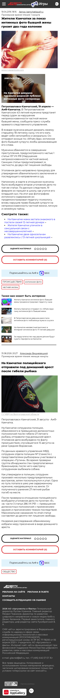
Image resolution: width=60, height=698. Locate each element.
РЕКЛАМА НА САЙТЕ (13, 592)
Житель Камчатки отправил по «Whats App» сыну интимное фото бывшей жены (34, 310)
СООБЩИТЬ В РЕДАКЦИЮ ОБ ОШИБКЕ (24, 600)
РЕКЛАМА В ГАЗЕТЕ (38, 592)
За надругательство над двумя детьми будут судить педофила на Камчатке (34, 338)
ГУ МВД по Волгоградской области (20, 414)
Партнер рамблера (27, 684)
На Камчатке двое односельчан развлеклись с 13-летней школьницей (27, 236)
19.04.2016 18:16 (9, 12)
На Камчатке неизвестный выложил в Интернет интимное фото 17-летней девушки (34, 328)
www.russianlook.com (12, 70)
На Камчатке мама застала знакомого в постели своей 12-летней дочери (29, 221)
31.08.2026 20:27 (9, 353)
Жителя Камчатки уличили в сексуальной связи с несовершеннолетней (23, 228)
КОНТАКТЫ (8, 596)
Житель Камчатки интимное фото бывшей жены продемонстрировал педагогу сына (33, 301)
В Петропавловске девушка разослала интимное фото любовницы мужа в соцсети (34, 319)
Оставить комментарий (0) (30, 259)
